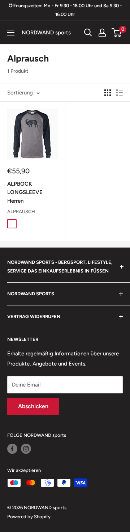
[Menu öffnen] (10, 32)
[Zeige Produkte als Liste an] (119, 92)
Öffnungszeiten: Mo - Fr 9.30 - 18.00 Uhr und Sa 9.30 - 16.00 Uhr (65, 10)
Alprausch (21, 211)
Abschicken (33, 406)
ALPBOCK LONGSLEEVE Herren (25, 192)
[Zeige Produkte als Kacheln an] (107, 92)
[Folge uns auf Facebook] (12, 449)
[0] (116, 32)
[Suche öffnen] (88, 33)
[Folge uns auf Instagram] (26, 449)
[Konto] (102, 33)
